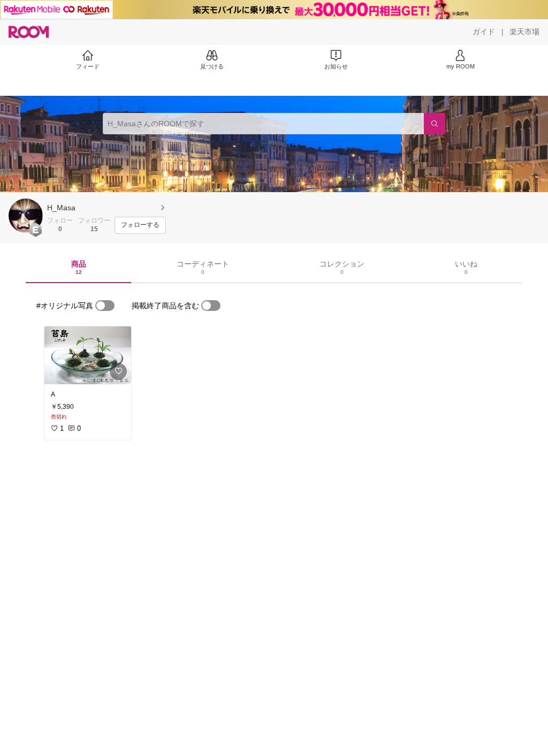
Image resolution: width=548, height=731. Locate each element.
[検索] (434, 123)
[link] (87, 355)
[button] (26, 216)
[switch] (105, 305)
